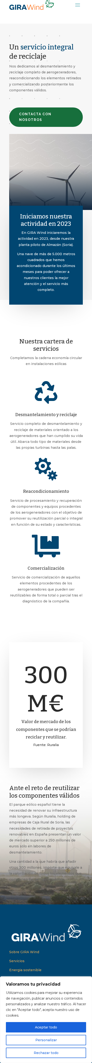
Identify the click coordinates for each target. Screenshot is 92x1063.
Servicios (17, 961)
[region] (46, 1019)
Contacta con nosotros (35, 117)
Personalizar (46, 1040)
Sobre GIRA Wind (24, 952)
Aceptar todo (46, 1027)
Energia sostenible (25, 970)
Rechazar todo (46, 1053)
